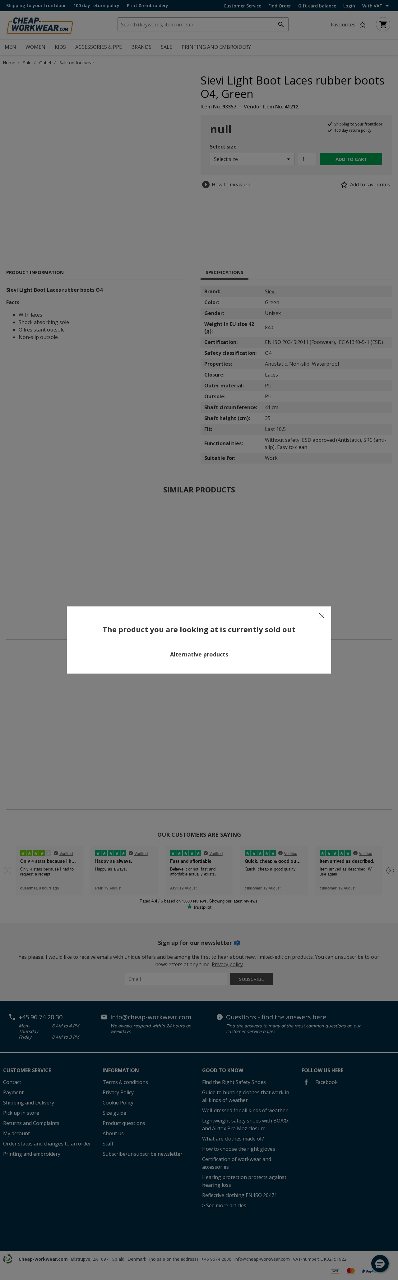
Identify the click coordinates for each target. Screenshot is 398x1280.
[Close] (321, 615)
